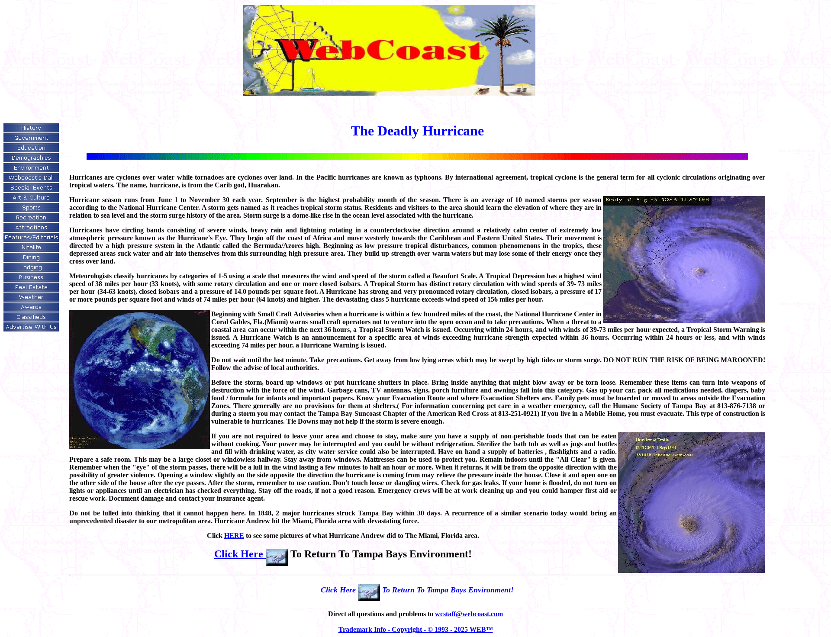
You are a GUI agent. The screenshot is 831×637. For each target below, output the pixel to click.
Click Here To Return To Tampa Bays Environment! (417, 590)
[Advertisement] (31, 24)
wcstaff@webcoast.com (469, 614)
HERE (234, 535)
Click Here (240, 554)
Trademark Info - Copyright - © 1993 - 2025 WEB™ (415, 629)
